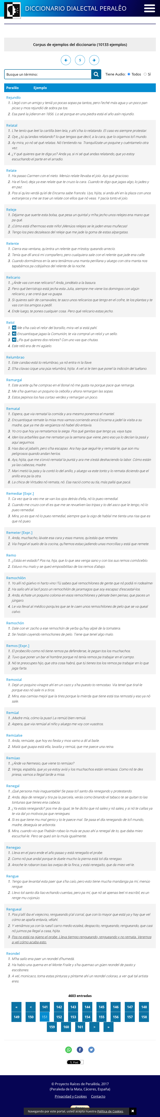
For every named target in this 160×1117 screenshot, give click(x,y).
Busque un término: (22, 74)
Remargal (14, 379)
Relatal (11, 125)
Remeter (19, 532)
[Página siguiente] (94, 60)
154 (87, 1017)
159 (52, 1027)
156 (116, 1017)
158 (144, 1017)
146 (116, 1007)
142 (59, 1007)
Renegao (13, 847)
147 (130, 1007)
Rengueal (13, 909)
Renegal (12, 785)
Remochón (15, 623)
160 (66, 1027)
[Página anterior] (66, 60)
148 (144, 1007)
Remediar (20, 493)
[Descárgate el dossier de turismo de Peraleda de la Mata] (80, 29)
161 (80, 1027)
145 (101, 1007)
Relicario (13, 277)
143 (73, 1007)
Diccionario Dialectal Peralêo (75, 8)
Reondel (13, 953)
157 (130, 1017)
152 (59, 1017)
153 (73, 1017)
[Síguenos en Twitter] (91, 1049)
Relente (12, 243)
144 (87, 1007)
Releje (11, 209)
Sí (149, 74)
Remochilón (16, 577)
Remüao (13, 758)
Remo (11, 555)
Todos (136, 74)
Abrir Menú (149, 8)
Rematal (13, 408)
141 (45, 1007)
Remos (17, 645)
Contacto (98, 1096)
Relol (10, 322)
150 (31, 1017)
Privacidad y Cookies (71, 1096)
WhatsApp (68, 1049)
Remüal (12, 712)
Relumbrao (15, 357)
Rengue (12, 876)
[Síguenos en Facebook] (80, 1049)
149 (16, 1017)
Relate (11, 170)
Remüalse (14, 735)
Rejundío (13, 97)
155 (101, 1017)
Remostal (14, 679)
